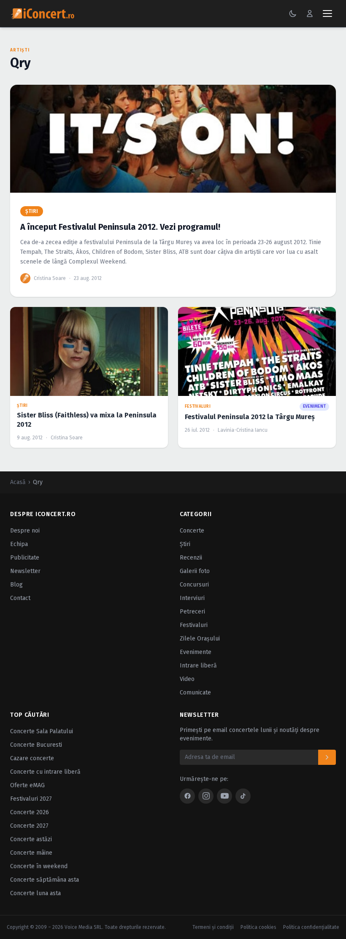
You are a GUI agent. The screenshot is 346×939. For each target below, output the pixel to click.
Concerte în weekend (39, 866)
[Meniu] (327, 13)
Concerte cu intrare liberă (45, 771)
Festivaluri (194, 625)
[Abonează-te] (327, 757)
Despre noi (25, 530)
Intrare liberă (198, 665)
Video (187, 679)
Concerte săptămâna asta (44, 879)
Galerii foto (195, 571)
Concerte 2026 (29, 812)
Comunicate (195, 692)
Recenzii (191, 557)
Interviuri (192, 598)
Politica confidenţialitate (311, 927)
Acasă (18, 482)
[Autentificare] (309, 13)
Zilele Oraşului (200, 638)
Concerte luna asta (35, 893)
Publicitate (24, 557)
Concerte (192, 530)
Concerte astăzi (31, 839)
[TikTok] (243, 796)
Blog (16, 584)
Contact (20, 598)
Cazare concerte (32, 758)
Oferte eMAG (27, 785)
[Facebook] (187, 796)
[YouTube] (224, 796)
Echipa (19, 544)
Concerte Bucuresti (36, 744)
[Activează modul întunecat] (292, 13)
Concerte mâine (31, 852)
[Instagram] (206, 796)
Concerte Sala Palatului (41, 731)
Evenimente (195, 652)
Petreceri (192, 611)
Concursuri (194, 584)
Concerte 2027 (29, 825)
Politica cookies (258, 927)
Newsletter (25, 571)
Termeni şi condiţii (213, 927)
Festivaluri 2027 (31, 798)
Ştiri (185, 544)
